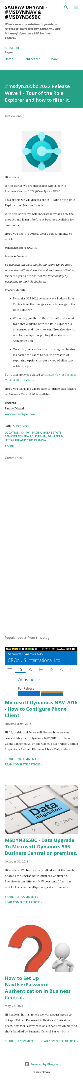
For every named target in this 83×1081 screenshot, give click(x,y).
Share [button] (9, 445)
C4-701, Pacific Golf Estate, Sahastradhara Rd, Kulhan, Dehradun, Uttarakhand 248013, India (34, 436)
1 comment (26, 1041)
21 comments (27, 897)
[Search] (66, 7)
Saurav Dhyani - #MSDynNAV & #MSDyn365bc (26, 12)
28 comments (27, 759)
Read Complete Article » (23, 764)
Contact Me (32, 59)
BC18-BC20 (23, 426)
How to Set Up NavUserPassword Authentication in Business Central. (38, 988)
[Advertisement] (41, 594)
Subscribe (12, 48)
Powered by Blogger (44, 1064)
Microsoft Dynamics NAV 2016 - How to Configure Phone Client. (41, 709)
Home (9, 59)
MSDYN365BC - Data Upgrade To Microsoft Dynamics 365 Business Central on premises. (41, 846)
